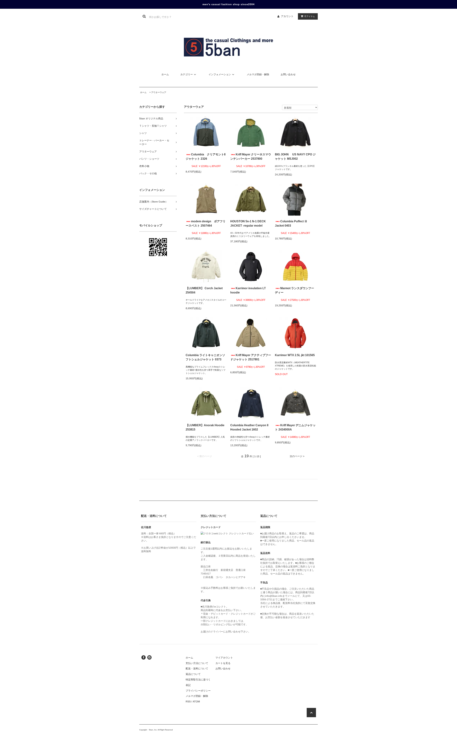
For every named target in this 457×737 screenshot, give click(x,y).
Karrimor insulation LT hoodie (248, 290)
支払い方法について (197, 663)
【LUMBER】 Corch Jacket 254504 (204, 290)
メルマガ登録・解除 (258, 74)
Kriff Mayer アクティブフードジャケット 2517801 (250, 357)
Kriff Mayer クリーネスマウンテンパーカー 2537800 (250, 156)
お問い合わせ (288, 74)
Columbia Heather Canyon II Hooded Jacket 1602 (249, 427)
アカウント (287, 16)
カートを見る (222, 663)
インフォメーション (220, 74)
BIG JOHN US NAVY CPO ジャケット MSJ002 (295, 156)
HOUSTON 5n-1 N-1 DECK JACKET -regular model (248, 223)
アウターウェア (158, 92)
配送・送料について (197, 668)
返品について (193, 674)
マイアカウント (224, 657)
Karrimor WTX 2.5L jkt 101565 (295, 355)
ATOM (196, 701)
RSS (188, 701)
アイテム (310, 16)
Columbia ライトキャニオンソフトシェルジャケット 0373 (205, 357)
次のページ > (297, 456)
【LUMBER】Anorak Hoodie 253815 (205, 427)
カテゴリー (186, 74)
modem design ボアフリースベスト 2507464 (205, 223)
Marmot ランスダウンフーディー (294, 290)
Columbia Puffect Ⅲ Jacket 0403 (291, 223)
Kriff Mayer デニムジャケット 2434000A (295, 427)
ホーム (165, 74)
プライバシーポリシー (198, 690)
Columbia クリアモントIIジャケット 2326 (205, 156)
